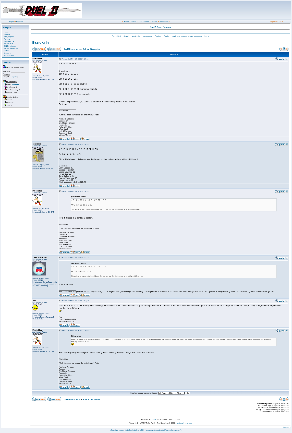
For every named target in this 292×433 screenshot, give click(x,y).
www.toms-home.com (183, 423)
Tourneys (7, 53)
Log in (206, 36)
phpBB (153, 419)
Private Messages (11, 48)
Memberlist (136, 36)
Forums (154, 21)
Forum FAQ (116, 36)
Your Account (144, 21)
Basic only (40, 42)
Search (126, 36)
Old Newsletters (10, 46)
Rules (133, 21)
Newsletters (164, 21)
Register (19, 21)
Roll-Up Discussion (91, 49)
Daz (137, 430)
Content (7, 34)
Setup (6, 51)
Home (126, 21)
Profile (166, 36)
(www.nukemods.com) (173, 430)
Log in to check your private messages (187, 36)
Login (11, 21)
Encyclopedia (9, 37)
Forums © (287, 427)
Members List (9, 41)
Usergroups (147, 36)
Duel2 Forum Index (72, 49)
